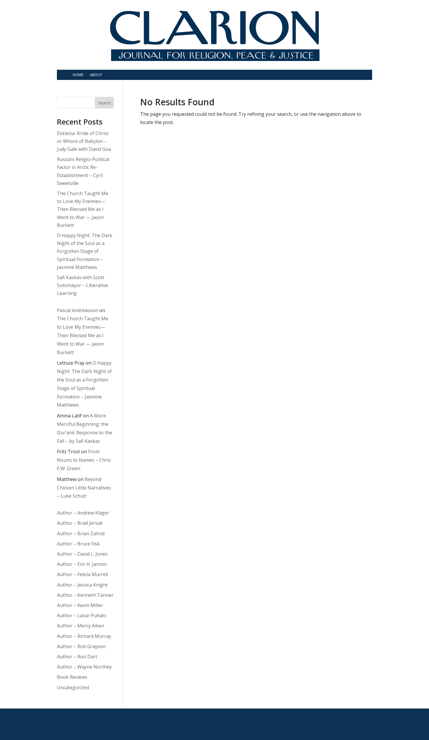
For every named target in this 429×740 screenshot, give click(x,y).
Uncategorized (73, 687)
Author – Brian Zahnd (80, 533)
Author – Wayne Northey (84, 667)
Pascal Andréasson (77, 310)
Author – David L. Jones (82, 554)
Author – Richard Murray (84, 636)
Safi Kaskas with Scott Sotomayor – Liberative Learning (82, 285)
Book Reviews (72, 677)
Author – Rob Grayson (81, 646)
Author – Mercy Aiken (80, 625)
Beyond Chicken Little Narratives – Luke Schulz (84, 487)
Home (78, 74)
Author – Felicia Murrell (82, 574)
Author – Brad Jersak (80, 523)
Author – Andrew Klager (83, 513)
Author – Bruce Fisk (78, 543)
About (96, 74)
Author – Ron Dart (77, 656)
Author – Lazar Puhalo (81, 615)
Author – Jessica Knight (82, 585)
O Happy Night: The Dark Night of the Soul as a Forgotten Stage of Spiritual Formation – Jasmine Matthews (84, 251)
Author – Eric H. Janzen (82, 564)
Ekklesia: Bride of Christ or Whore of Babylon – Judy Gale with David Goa (84, 141)
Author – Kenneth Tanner (85, 595)
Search (104, 103)
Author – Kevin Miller (80, 605)
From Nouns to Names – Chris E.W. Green (84, 460)
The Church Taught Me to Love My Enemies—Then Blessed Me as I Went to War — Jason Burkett (82, 209)
